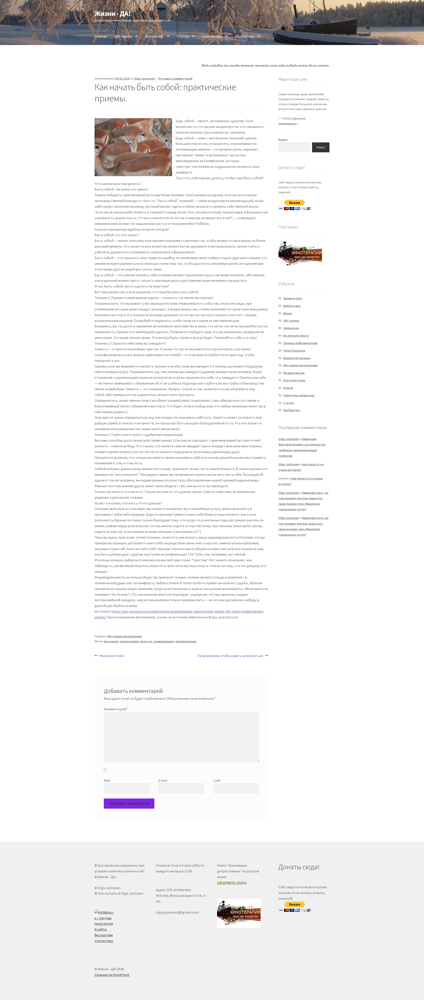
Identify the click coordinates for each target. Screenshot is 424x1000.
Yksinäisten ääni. (112, 656)
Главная (101, 36)
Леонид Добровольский (300, 343)
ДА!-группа (123, 36)
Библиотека (292, 306)
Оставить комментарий (175, 78)
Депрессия (291, 328)
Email (163, 780)
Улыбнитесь (244, 36)
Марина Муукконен (296, 358)
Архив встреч (292, 298)
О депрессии (212, 36)
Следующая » (288, 123)
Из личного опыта (296, 336)
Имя (107, 780)
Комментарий (116, 709)
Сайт (217, 780)
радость (146, 641)
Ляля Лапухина (294, 351)
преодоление (129, 641)
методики (111, 641)
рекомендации (186, 641)
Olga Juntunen (144, 78)
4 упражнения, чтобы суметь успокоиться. (230, 656)
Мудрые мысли (294, 373)
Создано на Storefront (112, 974)
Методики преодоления (125, 636)
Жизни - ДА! (113, 13)
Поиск (283, 140)
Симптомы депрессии (298, 395)
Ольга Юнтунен (294, 380)
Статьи (183, 36)
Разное (288, 388)
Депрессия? (154, 36)
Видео (287, 313)
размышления (164, 641)
